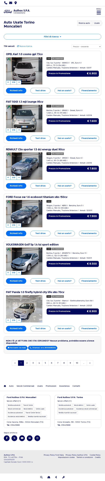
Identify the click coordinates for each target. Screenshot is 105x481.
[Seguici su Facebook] (7, 438)
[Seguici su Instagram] (37, 438)
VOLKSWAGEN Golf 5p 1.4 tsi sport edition (32, 245)
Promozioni (51, 386)
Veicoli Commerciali (25, 386)
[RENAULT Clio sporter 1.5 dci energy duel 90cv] (24, 166)
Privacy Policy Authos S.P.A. (77, 455)
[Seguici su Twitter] (14, 438)
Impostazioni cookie (66, 457)
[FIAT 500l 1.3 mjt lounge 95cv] (24, 118)
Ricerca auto (84, 23)
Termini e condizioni (84, 457)
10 (77, 363)
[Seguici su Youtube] (22, 438)
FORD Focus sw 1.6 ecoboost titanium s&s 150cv (36, 197)
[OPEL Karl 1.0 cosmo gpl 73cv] (24, 71)
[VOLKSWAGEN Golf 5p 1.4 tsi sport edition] (24, 261)
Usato (40, 386)
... (83, 363)
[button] (41, 477)
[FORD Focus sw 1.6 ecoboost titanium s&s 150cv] (24, 213)
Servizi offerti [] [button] (14, 401)
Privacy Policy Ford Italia (54, 455)
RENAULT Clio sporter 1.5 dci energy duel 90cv (35, 149)
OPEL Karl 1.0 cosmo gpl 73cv (24, 54)
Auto (11, 386)
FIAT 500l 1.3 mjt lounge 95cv (24, 102)
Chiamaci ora (44, 348)
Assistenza (64, 386)
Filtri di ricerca (51, 37)
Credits (97, 457)
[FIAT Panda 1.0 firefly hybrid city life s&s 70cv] (24, 308)
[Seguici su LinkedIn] (30, 438)
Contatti (76, 386)
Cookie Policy (95, 455)
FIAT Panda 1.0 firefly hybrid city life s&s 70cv (35, 292)
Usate (97, 23)
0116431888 (13, 425)
